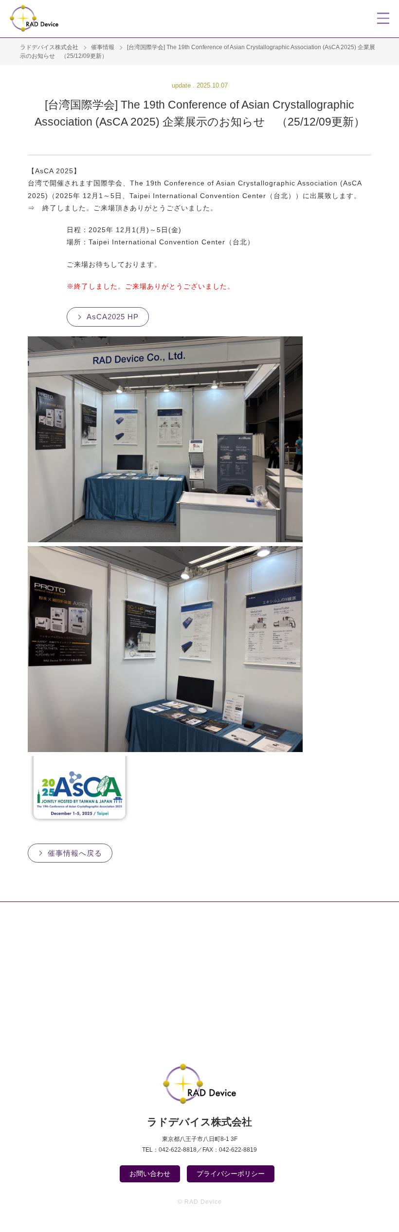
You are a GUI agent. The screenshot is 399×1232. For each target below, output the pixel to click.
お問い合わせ (149, 1173)
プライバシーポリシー (231, 1173)
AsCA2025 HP (113, 317)
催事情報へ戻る (75, 853)
